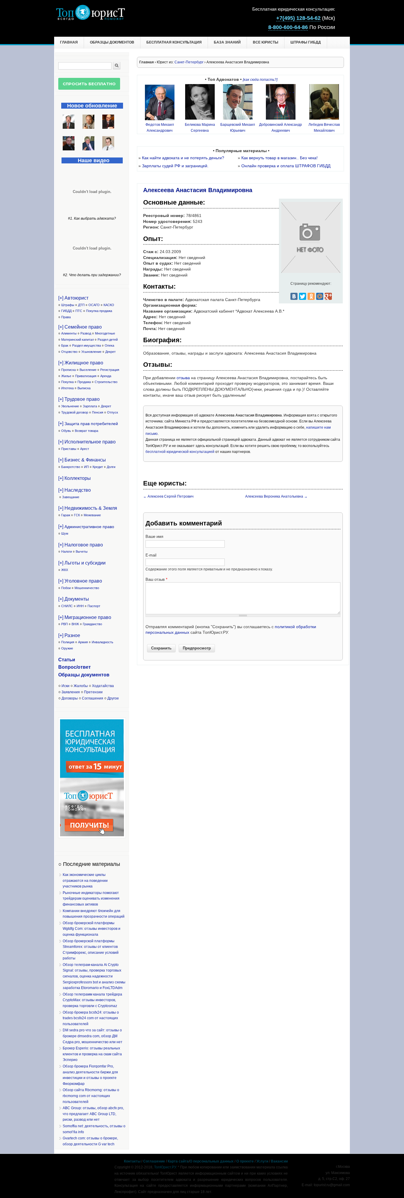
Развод (85, 333)
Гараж (65, 515)
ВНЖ (75, 624)
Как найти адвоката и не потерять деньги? (183, 157)
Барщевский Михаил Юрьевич (237, 128)
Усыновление (91, 351)
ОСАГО (94, 305)
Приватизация (85, 376)
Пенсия (97, 412)
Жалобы (81, 686)
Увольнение (70, 406)
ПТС (78, 311)
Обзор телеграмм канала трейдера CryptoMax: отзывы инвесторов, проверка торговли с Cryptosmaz (92, 1000)
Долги (111, 467)
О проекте (245, 1161)
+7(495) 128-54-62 (298, 18)
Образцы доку (75, 674)
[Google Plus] (328, 296)
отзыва (183, 377)
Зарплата (90, 406)
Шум (64, 533)
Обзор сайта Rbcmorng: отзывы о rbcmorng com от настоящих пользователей (91, 1096)
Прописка (68, 370)
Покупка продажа (99, 311)
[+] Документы (73, 599)
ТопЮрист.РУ (165, 1167)
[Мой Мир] (319, 296)
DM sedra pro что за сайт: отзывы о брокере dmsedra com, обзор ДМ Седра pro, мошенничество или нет (92, 1036)
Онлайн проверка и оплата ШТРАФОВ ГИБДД (285, 165)
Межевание (92, 515)
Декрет (110, 351)
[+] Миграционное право (84, 617)
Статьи (66, 659)
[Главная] (90, 18)
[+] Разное (69, 635)
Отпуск (112, 412)
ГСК (77, 515)
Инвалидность (102, 642)
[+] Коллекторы (74, 478)
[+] (88, 423)
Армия (83, 642)
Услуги (262, 1161)
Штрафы (67, 305)
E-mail (151, 555)
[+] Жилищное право (80, 362)
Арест (84, 449)
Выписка (84, 388)
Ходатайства (103, 686)
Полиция (67, 642)
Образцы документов (112, 42)
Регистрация (109, 370)
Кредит (98, 467)
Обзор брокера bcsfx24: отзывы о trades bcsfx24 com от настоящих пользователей (91, 1018)
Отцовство (69, 351)
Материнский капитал (77, 339)
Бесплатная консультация (174, 42)
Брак (64, 345)
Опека (109, 345)
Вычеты (82, 551)
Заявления (71, 692)
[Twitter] (302, 296)
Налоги (66, 551)
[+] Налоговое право (80, 544)
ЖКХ (64, 570)
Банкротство (70, 467)
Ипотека (67, 388)
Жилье (66, 376)
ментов (100, 674)
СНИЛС (67, 606)
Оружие (67, 648)
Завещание (70, 497)
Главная (69, 42)
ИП (86, 467)
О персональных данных (212, 1161)
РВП (64, 624)
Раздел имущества (86, 345)
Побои (66, 588)
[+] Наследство (74, 490)
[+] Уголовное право (80, 580)
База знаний (227, 42)
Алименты (69, 333)
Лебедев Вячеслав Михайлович (324, 128)
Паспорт (94, 606)
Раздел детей (108, 339)
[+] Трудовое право (79, 399)
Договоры (70, 698)
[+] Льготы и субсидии (82, 562)
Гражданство (92, 624)
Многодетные (105, 333)
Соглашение (154, 1161)
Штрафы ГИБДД (305, 42)
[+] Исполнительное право (87, 441)
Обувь (66, 430)
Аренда (105, 376)
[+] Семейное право (80, 326)
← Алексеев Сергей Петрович (168, 496)
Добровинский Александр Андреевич (280, 128)
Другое (113, 698)
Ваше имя (154, 536)
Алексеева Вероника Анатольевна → (276, 496)
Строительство (106, 382)
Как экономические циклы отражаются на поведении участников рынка (85, 880)
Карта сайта (178, 1161)
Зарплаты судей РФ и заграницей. (175, 165)
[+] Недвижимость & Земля (87, 508)
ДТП (81, 305)
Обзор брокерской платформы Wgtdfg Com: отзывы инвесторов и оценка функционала (91, 929)
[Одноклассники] (311, 296)
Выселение (88, 370)
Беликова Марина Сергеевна (200, 128)
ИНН (80, 606)
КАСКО (109, 305)
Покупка (67, 382)
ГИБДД (66, 311)
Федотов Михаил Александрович (160, 128)
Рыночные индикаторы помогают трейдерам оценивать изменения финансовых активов (91, 898)
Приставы (68, 449)
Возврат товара (86, 430)
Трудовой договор (74, 412)
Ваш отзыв (156, 579)
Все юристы (265, 42)
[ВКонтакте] (294, 296)
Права (66, 317)
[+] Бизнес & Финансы (82, 459)
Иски (66, 686)
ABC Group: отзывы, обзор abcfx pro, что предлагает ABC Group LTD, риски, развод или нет (93, 1114)
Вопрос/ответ (74, 667)
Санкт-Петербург (188, 62)
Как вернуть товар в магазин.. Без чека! (279, 157)
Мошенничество (87, 588)
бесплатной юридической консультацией (180, 452)
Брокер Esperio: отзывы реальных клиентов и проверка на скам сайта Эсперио (92, 1054)
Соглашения (92, 698)
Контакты (132, 1161)
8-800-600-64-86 (288, 27)
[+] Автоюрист (73, 297)
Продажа (84, 382)
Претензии (93, 692)
